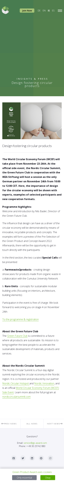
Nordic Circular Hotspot (15, 383)
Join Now (27, 10)
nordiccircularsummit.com (16, 396)
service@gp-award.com (35, 442)
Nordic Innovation (44, 383)
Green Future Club (17, 336)
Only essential (24, 477)
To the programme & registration (20, 319)
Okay (47, 477)
